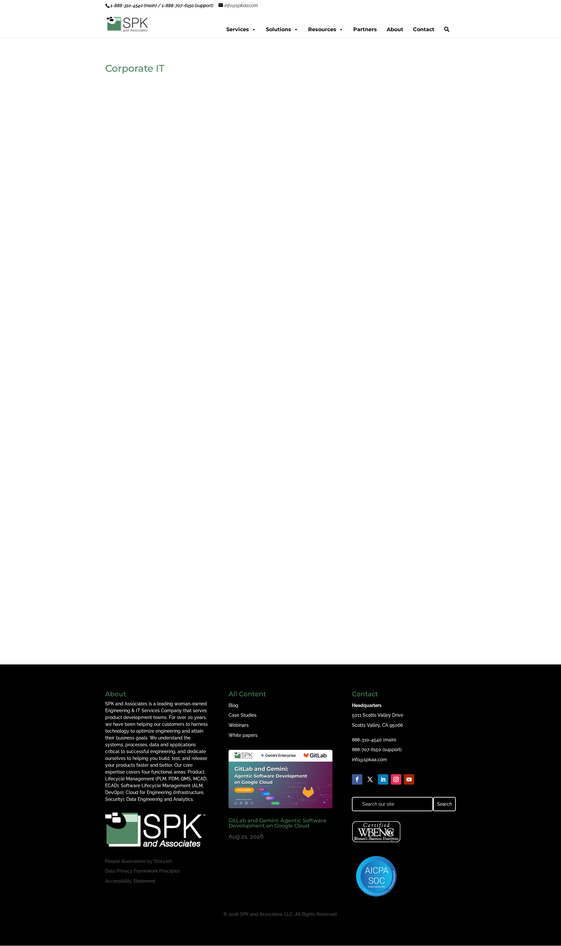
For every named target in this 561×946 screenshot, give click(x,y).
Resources (322, 29)
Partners (365, 29)
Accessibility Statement (130, 881)
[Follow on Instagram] (396, 779)
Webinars (239, 725)
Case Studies (242, 715)
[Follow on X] (370, 779)
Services (237, 29)
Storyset (163, 861)
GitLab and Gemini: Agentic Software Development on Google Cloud (278, 823)
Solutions (278, 29)
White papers (243, 735)
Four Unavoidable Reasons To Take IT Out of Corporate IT (195, 594)
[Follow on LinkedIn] (383, 779)
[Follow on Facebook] (357, 779)
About (395, 29)
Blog (233, 705)
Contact (423, 29)
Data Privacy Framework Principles (142, 871)
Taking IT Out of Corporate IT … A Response (175, 318)
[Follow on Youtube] (409, 779)
